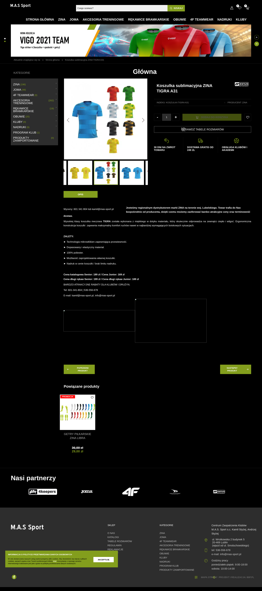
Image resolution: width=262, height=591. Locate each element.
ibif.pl (250, 577)
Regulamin (114, 545)
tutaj (54, 561)
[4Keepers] (43, 492)
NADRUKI (21, 127)
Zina (244, 102)
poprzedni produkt (82, 369)
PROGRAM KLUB (26, 132)
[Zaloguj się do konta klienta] (232, 8)
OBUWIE (21, 116)
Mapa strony (209, 577)
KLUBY (19, 122)
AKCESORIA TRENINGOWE (33, 101)
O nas (111, 533)
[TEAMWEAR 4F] (131, 491)
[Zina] (219, 492)
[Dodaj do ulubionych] (92, 397)
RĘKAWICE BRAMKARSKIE (33, 110)
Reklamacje (115, 549)
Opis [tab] (80, 194)
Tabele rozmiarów (119, 541)
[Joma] (87, 491)
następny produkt (232, 369)
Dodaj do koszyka (214, 117)
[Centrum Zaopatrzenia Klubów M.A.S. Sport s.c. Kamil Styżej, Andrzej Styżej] (21, 6)
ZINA (19, 84)
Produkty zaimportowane (33, 139)
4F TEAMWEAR (25, 95)
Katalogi (113, 537)
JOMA (19, 89)
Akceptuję (103, 560)
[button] (68, 118)
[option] (106, 172)
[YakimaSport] (175, 491)
